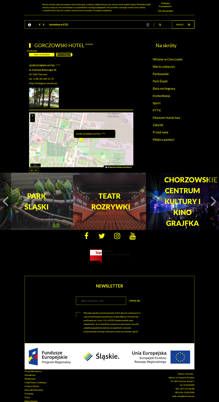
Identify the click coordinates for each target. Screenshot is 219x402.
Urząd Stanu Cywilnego (35, 382)
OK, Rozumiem (165, 10)
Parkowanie (161, 74)
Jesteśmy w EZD (58, 24)
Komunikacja (161, 96)
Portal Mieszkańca (33, 371)
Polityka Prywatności (165, 5)
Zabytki (158, 125)
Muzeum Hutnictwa (166, 117)
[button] (40, 24)
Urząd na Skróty (32, 386)
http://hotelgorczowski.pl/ (43, 83)
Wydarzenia (30, 378)
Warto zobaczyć (164, 66)
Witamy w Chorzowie (167, 59)
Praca (27, 397)
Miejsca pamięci (163, 139)
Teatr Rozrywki (109, 201)
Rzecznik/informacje (34, 390)
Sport (157, 103)
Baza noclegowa (64, 54)
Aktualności (30, 375)
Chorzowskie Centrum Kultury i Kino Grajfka (182, 201)
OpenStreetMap (115, 167)
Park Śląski (160, 81)
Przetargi (29, 393)
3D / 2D (33, 170)
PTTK (157, 110)
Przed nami (160, 132)
